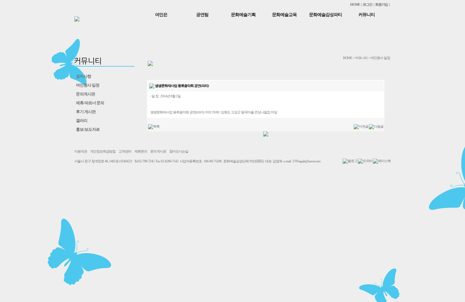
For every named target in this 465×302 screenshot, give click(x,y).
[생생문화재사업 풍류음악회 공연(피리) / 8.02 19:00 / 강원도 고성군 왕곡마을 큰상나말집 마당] (361, 126)
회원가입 (381, 4)
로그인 (367, 4)
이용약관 (80, 151)
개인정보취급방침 (102, 151)
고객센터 (125, 151)
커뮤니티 (366, 14)
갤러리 (81, 120)
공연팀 (202, 14)
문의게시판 (85, 94)
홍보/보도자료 (88, 129)
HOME (355, 4)
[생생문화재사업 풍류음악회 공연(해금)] (376, 126)
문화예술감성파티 (325, 14)
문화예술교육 (284, 14)
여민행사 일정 (87, 85)
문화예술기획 (243, 14)
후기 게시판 (86, 111)
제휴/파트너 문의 (90, 102)
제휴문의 (140, 151)
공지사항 (83, 76)
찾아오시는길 (178, 151)
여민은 (161, 14)
